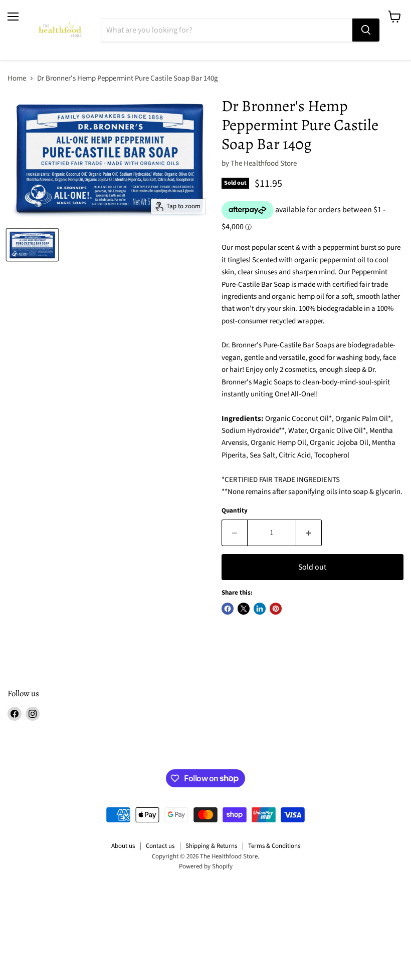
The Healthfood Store (264, 163)
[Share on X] (244, 609)
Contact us (160, 845)
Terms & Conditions (274, 845)
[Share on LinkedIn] (260, 609)
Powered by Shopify (206, 866)
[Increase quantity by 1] (309, 533)
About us (123, 845)
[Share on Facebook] (228, 609)
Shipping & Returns (211, 845)
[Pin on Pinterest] (276, 609)
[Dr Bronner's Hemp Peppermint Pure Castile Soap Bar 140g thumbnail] (32, 245)
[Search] (365, 30)
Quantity (235, 511)
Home (17, 78)
